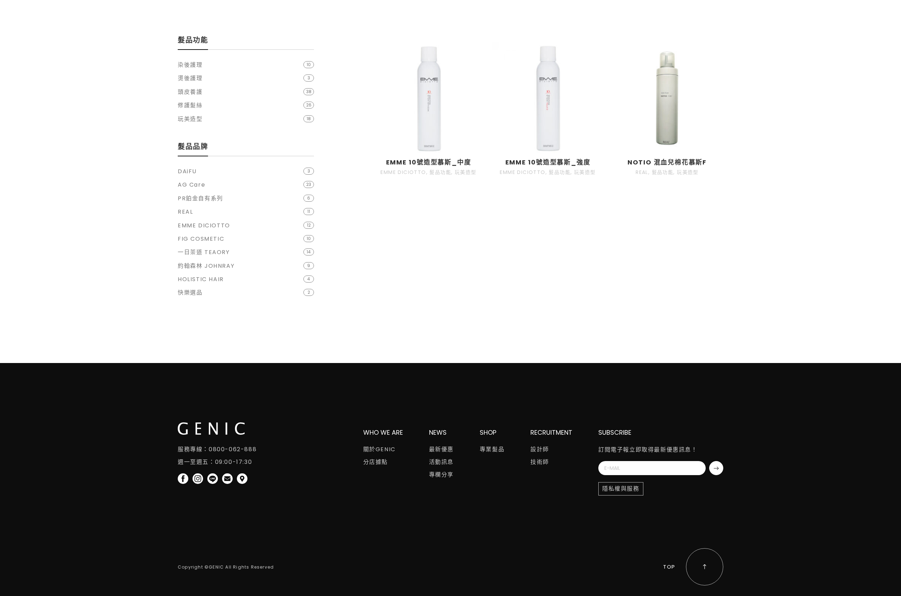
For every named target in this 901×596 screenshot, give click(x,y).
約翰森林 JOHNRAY (206, 266)
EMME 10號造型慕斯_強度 (548, 162)
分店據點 (375, 462)
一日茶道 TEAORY (204, 252)
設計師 (539, 449)
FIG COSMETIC (201, 239)
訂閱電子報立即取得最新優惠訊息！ (648, 450)
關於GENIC (379, 449)
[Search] (705, 16)
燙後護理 (190, 78)
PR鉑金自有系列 (200, 198)
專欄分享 (441, 475)
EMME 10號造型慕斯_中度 (428, 162)
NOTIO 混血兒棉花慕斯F (667, 162)
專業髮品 (492, 449)
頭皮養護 (190, 92)
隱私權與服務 (620, 489)
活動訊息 (441, 462)
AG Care (191, 185)
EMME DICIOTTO (204, 225)
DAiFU (187, 171)
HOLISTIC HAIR (201, 279)
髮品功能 (440, 172)
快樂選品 (190, 293)
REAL (185, 212)
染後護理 (190, 65)
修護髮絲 (190, 105)
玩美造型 (190, 119)
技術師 (539, 462)
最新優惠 (441, 449)
